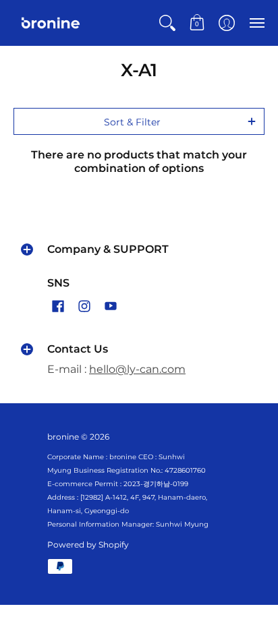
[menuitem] (167, 23)
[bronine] (50, 23)
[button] (167, 23)
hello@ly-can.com (137, 369)
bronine (63, 437)
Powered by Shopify (88, 544)
